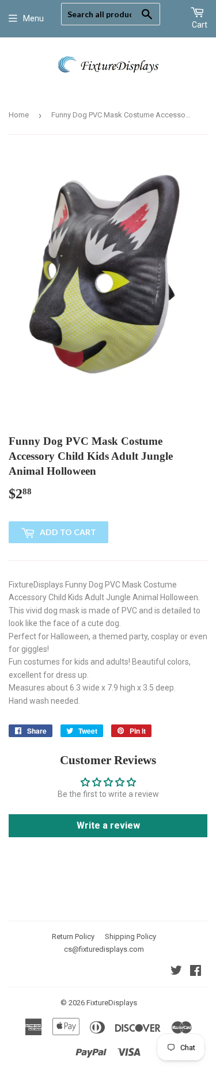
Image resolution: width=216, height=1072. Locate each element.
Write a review (108, 825)
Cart (199, 24)
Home (19, 114)
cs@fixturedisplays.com (104, 949)
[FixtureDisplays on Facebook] (196, 971)
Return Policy (73, 936)
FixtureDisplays (111, 1002)
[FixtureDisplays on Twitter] (176, 971)
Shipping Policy (130, 936)
